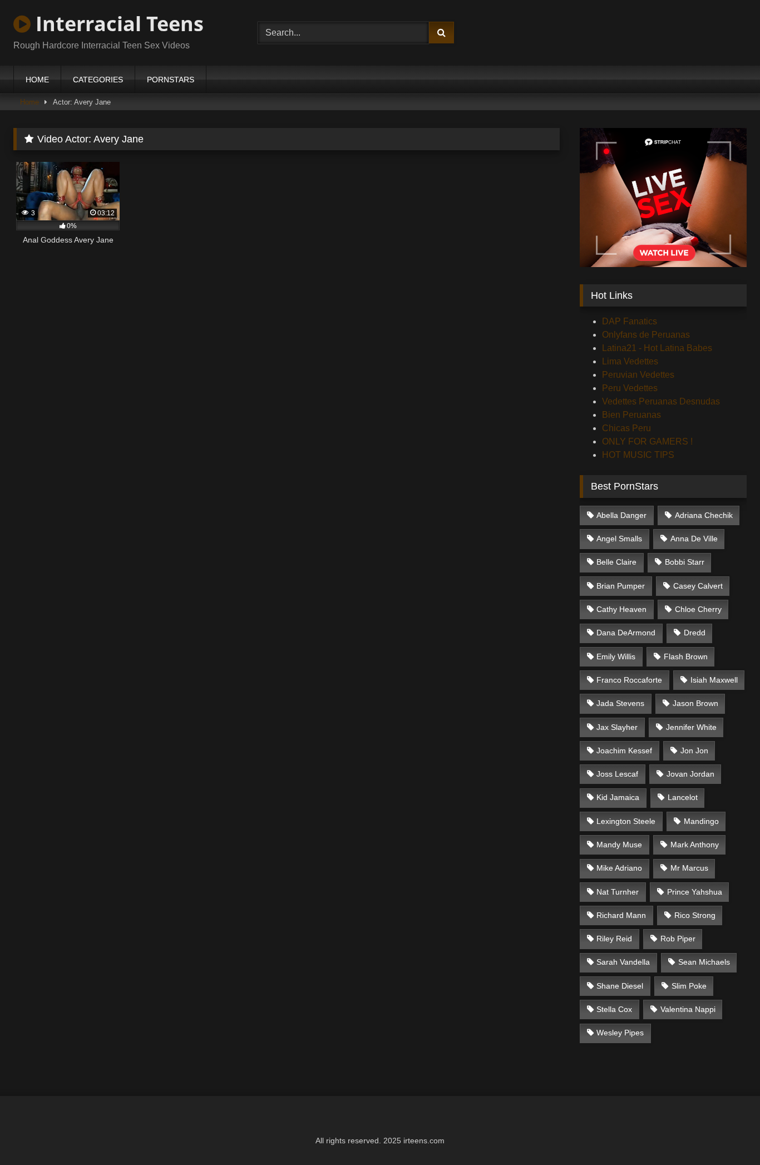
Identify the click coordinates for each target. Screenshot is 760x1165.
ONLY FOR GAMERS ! (647, 441)
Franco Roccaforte (629, 679)
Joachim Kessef (624, 750)
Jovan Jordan (690, 773)
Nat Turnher (617, 891)
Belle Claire (616, 561)
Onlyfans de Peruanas (646, 334)
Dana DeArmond (625, 632)
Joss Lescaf (617, 773)
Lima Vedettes (630, 361)
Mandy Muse (619, 844)
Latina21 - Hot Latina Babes (657, 348)
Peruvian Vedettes (638, 374)
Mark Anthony (694, 844)
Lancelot (683, 797)
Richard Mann (621, 915)
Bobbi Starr (684, 561)
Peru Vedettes (630, 388)
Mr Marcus (689, 867)
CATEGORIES (98, 79)
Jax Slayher (617, 727)
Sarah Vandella (623, 961)
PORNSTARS (170, 79)
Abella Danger (621, 515)
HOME (37, 79)
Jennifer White (691, 727)
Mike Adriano (619, 867)
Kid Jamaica (617, 797)
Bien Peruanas (631, 414)
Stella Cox (614, 1009)
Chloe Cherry (698, 609)
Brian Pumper (620, 585)
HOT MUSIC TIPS (638, 455)
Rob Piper (677, 938)
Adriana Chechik (704, 515)
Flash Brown (686, 656)
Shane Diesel (619, 985)
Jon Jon (694, 750)
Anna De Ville (694, 538)
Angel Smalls (619, 538)
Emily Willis (615, 656)
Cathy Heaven (621, 609)
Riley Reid (614, 938)
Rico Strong (694, 915)
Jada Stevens (620, 703)
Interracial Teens (117, 23)
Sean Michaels (704, 961)
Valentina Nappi (687, 1009)
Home (29, 102)
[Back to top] (725, 1132)
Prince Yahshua (694, 891)
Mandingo (701, 821)
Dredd (694, 632)
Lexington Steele (625, 821)
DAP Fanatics (629, 321)
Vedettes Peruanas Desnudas (661, 401)
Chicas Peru (626, 428)
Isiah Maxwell (714, 679)
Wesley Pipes (620, 1032)
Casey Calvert (698, 585)
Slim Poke (689, 985)
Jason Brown (695, 703)
